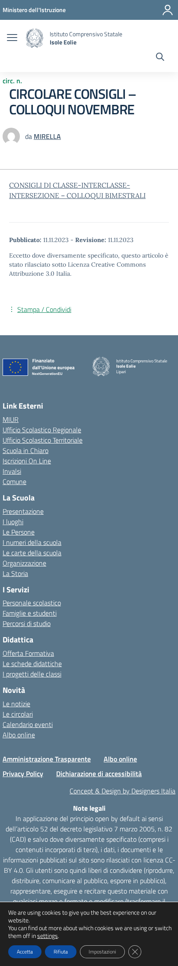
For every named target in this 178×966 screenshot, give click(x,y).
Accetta (25, 951)
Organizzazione (24, 563)
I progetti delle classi (32, 674)
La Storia (15, 573)
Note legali (89, 808)
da (29, 136)
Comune (14, 481)
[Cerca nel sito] (160, 57)
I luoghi (13, 521)
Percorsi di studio (27, 623)
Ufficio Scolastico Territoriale (43, 440)
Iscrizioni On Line (27, 461)
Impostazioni (102, 951)
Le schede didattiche (32, 663)
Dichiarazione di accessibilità (99, 773)
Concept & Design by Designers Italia (122, 791)
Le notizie (16, 704)
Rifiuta (61, 951)
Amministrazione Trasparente (47, 759)
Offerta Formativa (28, 653)
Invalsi (12, 471)
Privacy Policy (23, 773)
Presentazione (23, 511)
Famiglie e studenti (30, 613)
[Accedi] (167, 10)
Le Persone (19, 532)
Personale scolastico (32, 603)
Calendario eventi (28, 724)
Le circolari (18, 714)
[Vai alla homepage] (34, 38)
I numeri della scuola (32, 542)
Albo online (19, 735)
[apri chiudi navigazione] (12, 38)
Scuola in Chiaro (25, 450)
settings (47, 936)
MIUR (11, 419)
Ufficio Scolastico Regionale (42, 430)
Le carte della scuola (32, 553)
